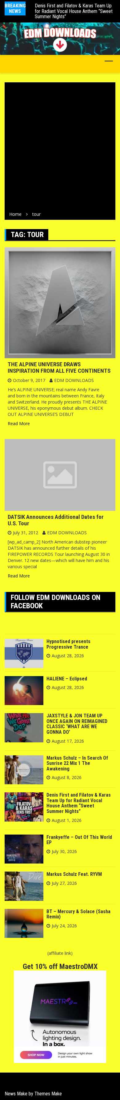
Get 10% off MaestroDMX (60, 966)
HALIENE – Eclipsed (66, 679)
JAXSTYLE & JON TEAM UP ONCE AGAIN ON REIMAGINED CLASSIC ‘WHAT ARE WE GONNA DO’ (76, 724)
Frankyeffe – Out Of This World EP (79, 840)
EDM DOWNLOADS (74, 380)
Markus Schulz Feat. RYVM (74, 874)
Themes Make (48, 1094)
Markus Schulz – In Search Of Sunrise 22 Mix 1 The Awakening (77, 763)
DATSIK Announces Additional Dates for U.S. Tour (56, 520)
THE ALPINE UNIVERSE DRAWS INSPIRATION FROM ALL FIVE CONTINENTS (59, 367)
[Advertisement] (60, 148)
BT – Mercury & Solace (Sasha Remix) (78, 914)
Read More (19, 423)
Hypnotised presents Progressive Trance (68, 644)
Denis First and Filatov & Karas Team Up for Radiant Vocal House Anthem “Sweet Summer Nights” (74, 11)
